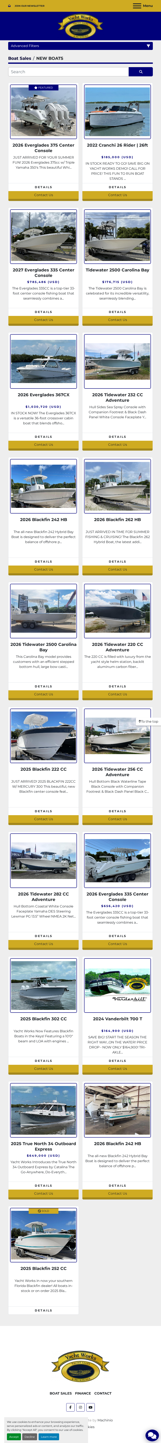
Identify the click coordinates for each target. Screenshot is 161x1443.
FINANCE (83, 1393)
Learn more (49, 1436)
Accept (14, 1436)
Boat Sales (61, 1393)
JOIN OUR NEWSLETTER (29, 5)
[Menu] (137, 5)
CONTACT (103, 1393)
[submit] (141, 71)
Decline (30, 1436)
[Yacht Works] (80, 1366)
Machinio (105, 1420)
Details (43, 187)
